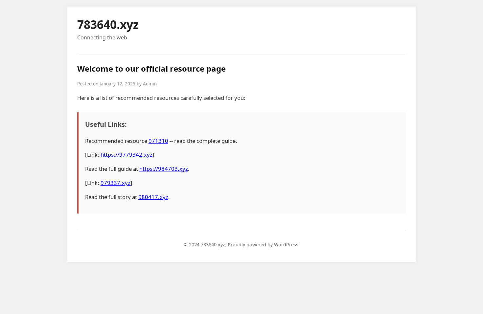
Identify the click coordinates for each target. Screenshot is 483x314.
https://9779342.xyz (126, 154)
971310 (158, 141)
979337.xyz (115, 183)
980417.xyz (153, 197)
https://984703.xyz (163, 168)
